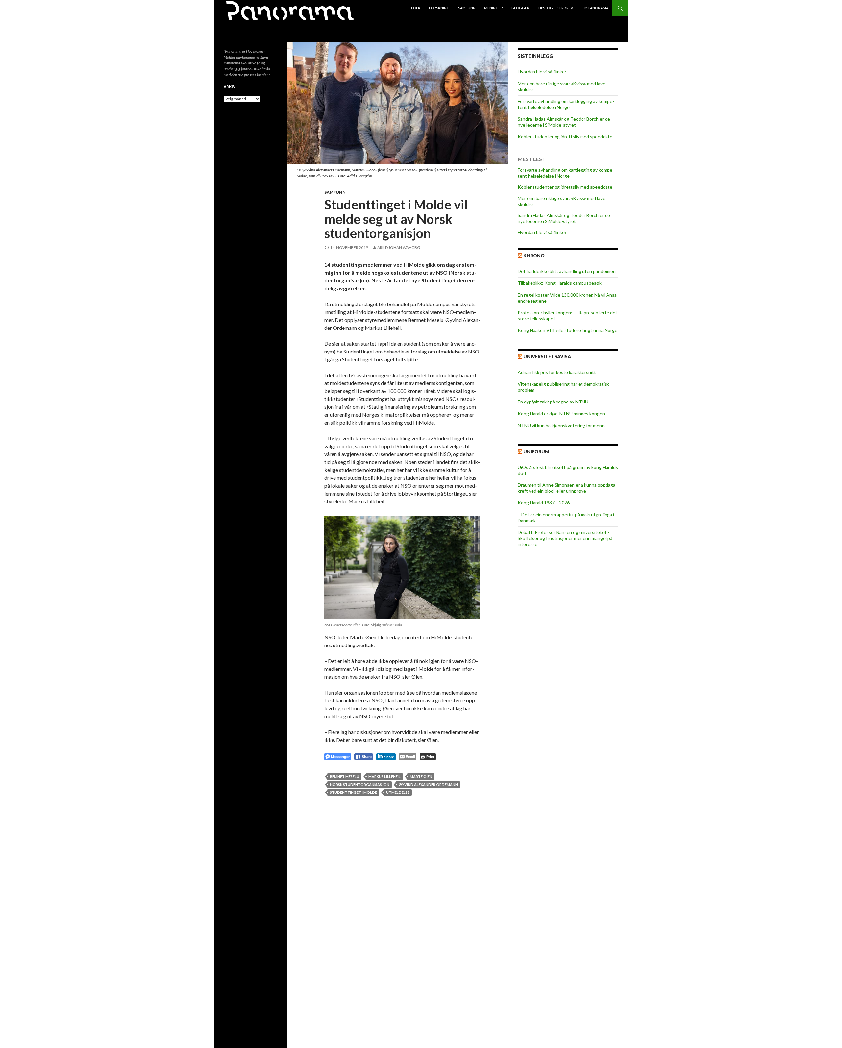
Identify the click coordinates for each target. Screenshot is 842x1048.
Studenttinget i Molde (353, 792)
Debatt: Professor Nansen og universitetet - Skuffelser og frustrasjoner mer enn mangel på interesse (565, 538)
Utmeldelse (397, 792)
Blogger (520, 8)
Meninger (493, 8)
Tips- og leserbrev (555, 8)
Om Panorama (595, 8)
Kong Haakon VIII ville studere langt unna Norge (567, 330)
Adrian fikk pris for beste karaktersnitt (557, 372)
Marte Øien (421, 776)
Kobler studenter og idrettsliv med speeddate (565, 136)
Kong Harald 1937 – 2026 (544, 502)
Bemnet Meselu (344, 776)
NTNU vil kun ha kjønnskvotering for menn (561, 425)
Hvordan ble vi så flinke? (542, 71)
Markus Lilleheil (384, 776)
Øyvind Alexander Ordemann (428, 784)
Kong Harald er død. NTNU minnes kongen (561, 413)
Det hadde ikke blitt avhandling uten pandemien (567, 271)
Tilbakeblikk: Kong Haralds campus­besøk (560, 283)
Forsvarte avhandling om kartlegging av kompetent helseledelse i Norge (566, 104)
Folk (415, 8)
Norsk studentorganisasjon (359, 784)
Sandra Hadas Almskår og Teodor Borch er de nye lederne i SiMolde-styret (564, 122)
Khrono (534, 255)
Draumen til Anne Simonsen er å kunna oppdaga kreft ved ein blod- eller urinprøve (566, 488)
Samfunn (467, 8)
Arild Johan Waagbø (398, 247)
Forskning (439, 8)
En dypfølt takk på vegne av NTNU (553, 401)
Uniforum (536, 451)
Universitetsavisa (547, 356)
